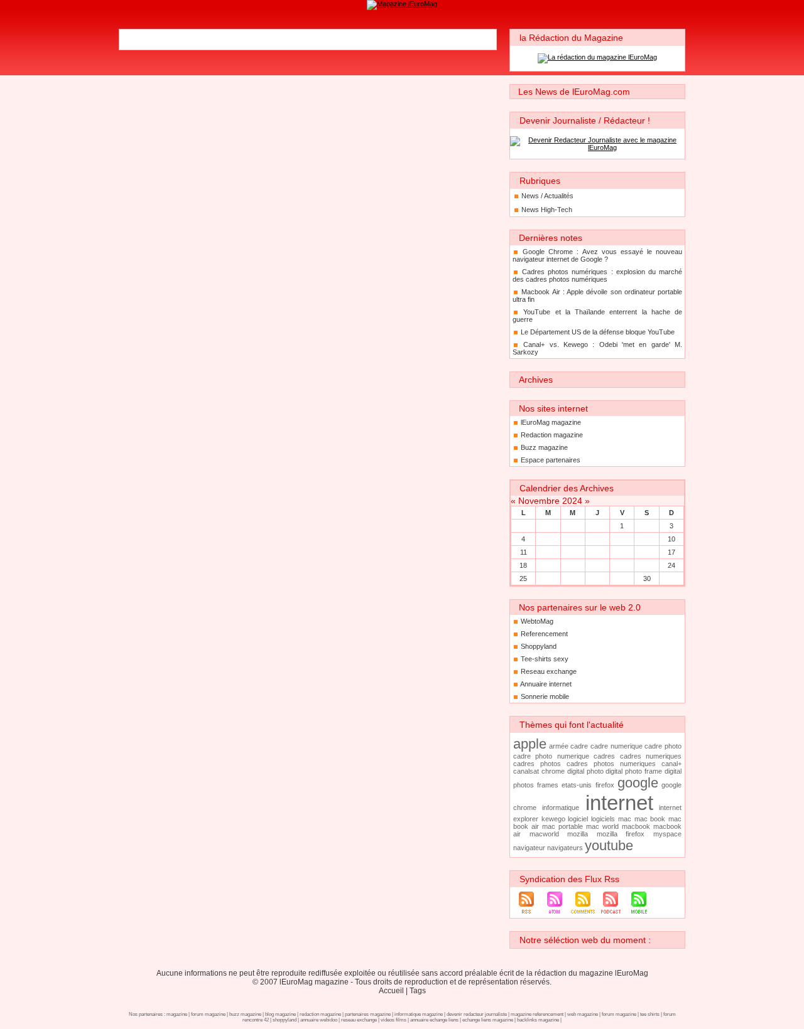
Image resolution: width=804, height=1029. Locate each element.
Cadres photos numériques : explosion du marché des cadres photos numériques (597, 275)
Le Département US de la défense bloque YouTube (598, 332)
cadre (579, 746)
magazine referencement (537, 1014)
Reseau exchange (549, 671)
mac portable (562, 826)
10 (671, 539)
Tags (418, 990)
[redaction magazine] (402, 4)
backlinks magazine (538, 1020)
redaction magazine (320, 1014)
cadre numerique (616, 746)
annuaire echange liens (434, 1020)
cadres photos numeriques (611, 763)
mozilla (577, 834)
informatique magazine (418, 1014)
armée (558, 746)
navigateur (529, 847)
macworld (544, 834)
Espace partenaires (550, 460)
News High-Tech (546, 209)
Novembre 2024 (550, 501)
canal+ (671, 763)
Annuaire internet (546, 684)
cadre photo (663, 746)
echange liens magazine (487, 1020)
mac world (602, 826)
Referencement (544, 633)
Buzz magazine (544, 447)
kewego (553, 819)
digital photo (585, 771)
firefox (604, 785)
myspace (667, 834)
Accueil (391, 990)
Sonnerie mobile (545, 696)
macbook (636, 826)
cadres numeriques (651, 756)
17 (671, 552)
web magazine (582, 1014)
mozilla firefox (621, 834)
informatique (560, 807)
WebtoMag (537, 621)
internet (619, 802)
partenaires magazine (368, 1014)
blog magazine (280, 1014)
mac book (650, 819)
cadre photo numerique (551, 756)
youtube (609, 845)
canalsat (526, 771)
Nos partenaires (146, 1014)
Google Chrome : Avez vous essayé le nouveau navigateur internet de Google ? (597, 255)
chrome (553, 771)
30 (647, 578)
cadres (604, 756)
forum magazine (208, 1014)
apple (529, 744)
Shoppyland (539, 646)
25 (523, 578)
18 (523, 565)
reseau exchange (359, 1020)
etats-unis (577, 785)
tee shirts (650, 1014)
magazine (176, 1014)
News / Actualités (547, 196)
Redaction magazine (552, 435)
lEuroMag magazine (551, 422)
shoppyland (284, 1020)
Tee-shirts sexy (544, 659)
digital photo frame (634, 771)
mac (624, 819)
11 (523, 552)
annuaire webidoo (318, 1020)
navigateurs (565, 847)
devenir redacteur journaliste (477, 1014)
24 (671, 565)
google (637, 783)
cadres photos (537, 763)
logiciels (603, 819)
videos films (393, 1020)
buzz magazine (245, 1014)
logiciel (578, 819)
